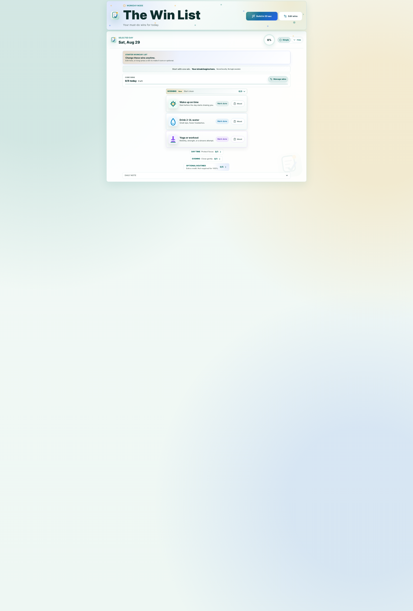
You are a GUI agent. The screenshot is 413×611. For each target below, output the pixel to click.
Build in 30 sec (264, 16)
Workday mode (135, 5)
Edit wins (292, 16)
